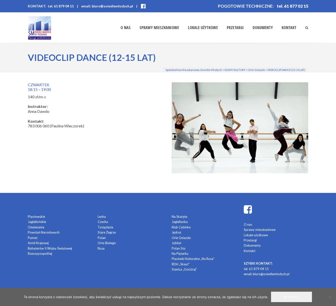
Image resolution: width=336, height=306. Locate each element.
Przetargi (235, 27)
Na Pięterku (180, 253)
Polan (102, 238)
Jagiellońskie (37, 222)
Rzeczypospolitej (40, 253)
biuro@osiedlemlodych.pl (271, 274)
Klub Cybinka (181, 227)
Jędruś (176, 232)
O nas (126, 27)
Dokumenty (263, 27)
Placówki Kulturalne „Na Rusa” (193, 259)
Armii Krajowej (38, 243)
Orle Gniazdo (181, 238)
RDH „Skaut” (181, 264)
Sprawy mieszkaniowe (159, 27)
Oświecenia (36, 227)
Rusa (101, 248)
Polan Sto (178, 248)
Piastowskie (36, 217)
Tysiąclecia (105, 227)
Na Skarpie (179, 217)
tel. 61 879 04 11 (256, 269)
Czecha (103, 222)
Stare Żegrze (107, 232)
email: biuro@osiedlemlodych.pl (107, 6)
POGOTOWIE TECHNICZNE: (246, 6)
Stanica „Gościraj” (184, 269)
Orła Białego (107, 243)
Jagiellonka (180, 222)
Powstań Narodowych (44, 232)
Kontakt (289, 27)
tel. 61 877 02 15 (292, 6)
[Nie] (329, 296)
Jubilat (176, 243)
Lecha (102, 217)
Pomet (32, 238)
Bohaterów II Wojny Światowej (50, 248)
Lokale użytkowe (203, 27)
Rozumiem (291, 297)
